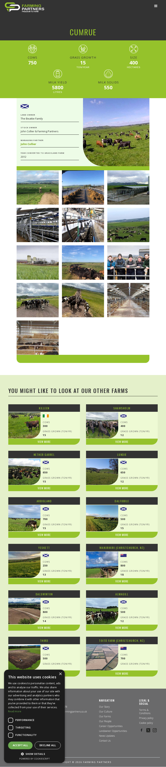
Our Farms (105, 716)
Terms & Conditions (144, 711)
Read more (14, 711)
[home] (24, 7)
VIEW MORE (44, 442)
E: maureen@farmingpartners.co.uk (67, 711)
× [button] (60, 674)
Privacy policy (146, 718)
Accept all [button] (20, 745)
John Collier (28, 144)
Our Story (104, 706)
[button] (156, 6)
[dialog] (34, 716)
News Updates (107, 736)
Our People (105, 721)
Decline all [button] (47, 745)
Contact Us (105, 740)
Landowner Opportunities (113, 731)
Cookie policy (146, 723)
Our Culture (105, 711)
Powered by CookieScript (34, 758)
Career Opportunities (110, 726)
